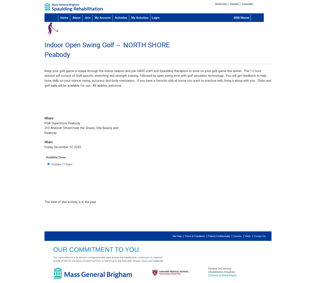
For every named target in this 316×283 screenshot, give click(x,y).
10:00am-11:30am (61, 164)
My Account (102, 17)
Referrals (221, 4)
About (76, 17)
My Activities (139, 17)
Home (64, 17)
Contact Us (260, 236)
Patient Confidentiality (219, 236)
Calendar (247, 4)
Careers (237, 236)
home (73, 7)
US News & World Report (222, 275)
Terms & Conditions (195, 236)
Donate (234, 4)
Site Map (177, 236)
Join (88, 17)
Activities (121, 17)
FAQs (248, 236)
